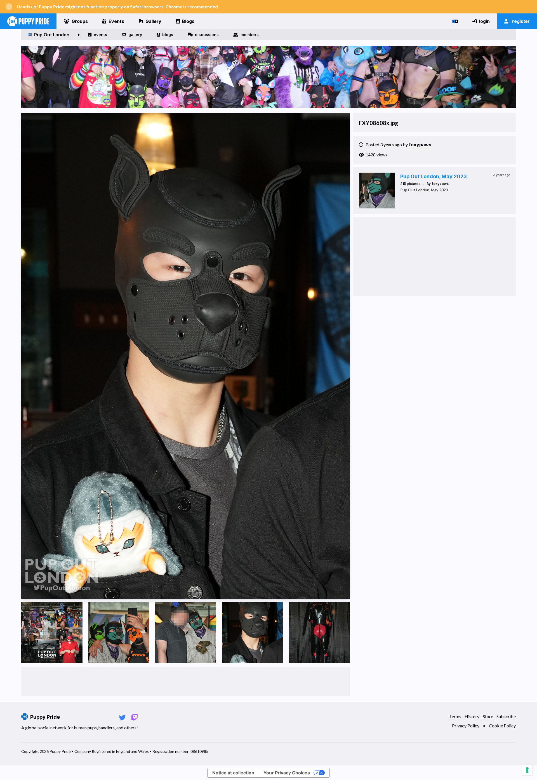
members (250, 34)
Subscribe (506, 716)
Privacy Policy (465, 725)
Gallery (153, 21)
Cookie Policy (502, 725)
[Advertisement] (185, 681)
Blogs (188, 21)
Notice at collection (233, 773)
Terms (455, 716)
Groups (80, 21)
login (484, 21)
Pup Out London (51, 34)
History (472, 716)
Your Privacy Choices (286, 773)
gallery (135, 34)
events (100, 34)
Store (488, 716)
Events (116, 21)
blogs (167, 34)
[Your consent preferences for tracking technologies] (527, 770)
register (521, 21)
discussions (207, 34)
